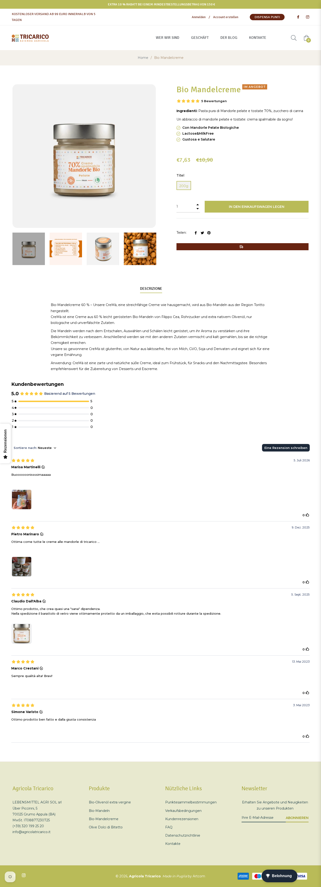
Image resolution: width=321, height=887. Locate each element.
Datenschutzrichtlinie (182, 835)
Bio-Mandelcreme (103, 819)
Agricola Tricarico (145, 876)
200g (183, 186)
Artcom (199, 876)
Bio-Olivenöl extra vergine (110, 802)
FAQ (168, 827)
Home (143, 58)
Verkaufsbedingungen (183, 811)
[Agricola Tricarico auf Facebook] (298, 17)
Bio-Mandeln (99, 811)
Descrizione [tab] (151, 288)
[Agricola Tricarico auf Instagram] (307, 17)
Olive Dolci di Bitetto (106, 827)
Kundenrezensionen (181, 819)
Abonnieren (297, 818)
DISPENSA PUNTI (267, 17)
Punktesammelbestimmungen (191, 802)
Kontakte (172, 844)
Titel (180, 175)
